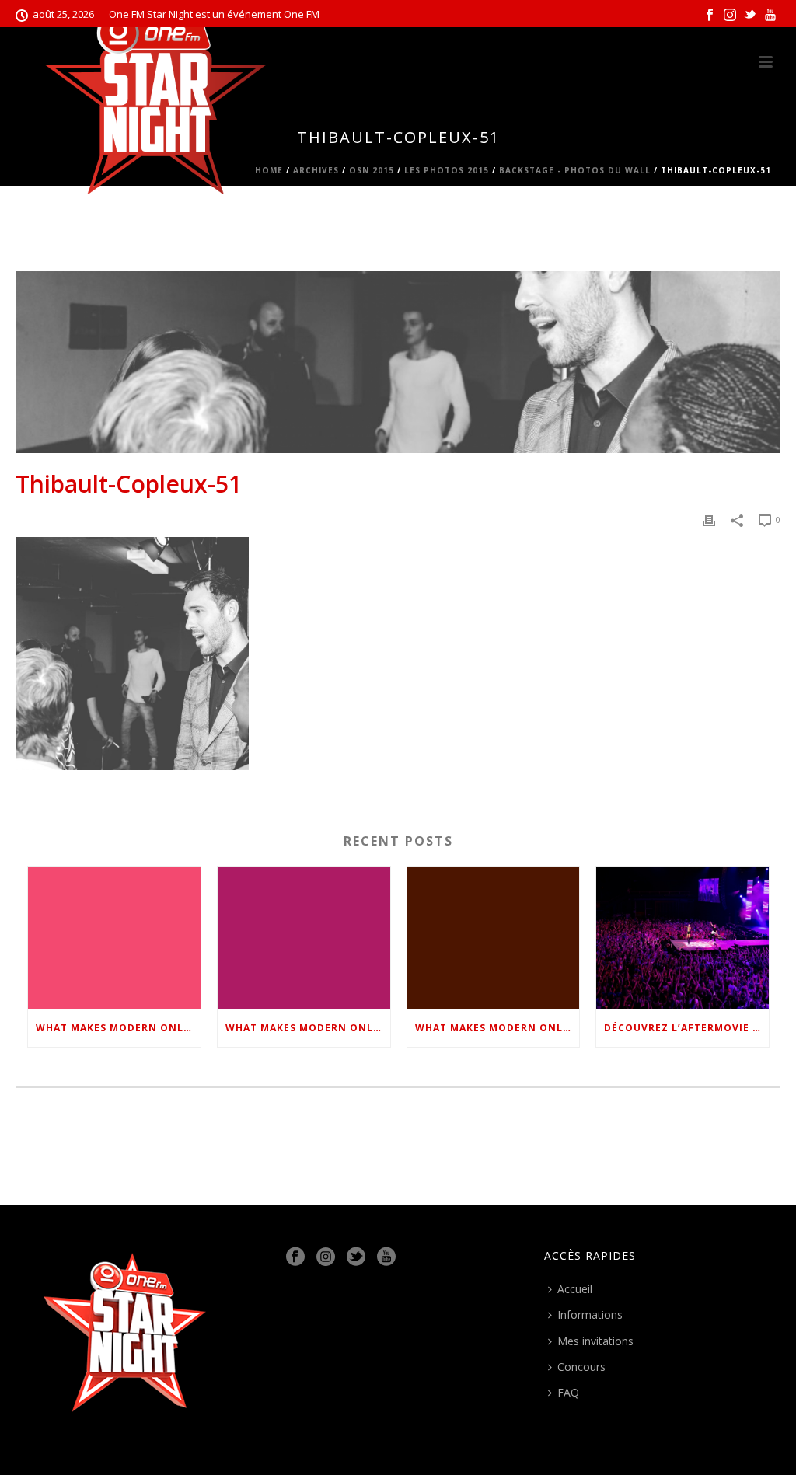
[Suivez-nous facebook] (295, 1257)
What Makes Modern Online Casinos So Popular (118, 1027)
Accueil (574, 1288)
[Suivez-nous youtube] (386, 1257)
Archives (316, 170)
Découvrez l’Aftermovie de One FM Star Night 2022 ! (686, 1027)
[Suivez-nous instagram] (325, 1257)
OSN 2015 (371, 170)
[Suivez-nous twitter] (356, 1257)
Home (269, 170)
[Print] (709, 519)
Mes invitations (595, 1341)
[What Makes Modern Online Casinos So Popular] (114, 938)
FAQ (568, 1392)
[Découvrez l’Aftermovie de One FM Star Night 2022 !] (682, 938)
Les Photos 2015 (446, 170)
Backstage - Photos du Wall (575, 170)
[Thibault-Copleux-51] (398, 362)
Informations (590, 1314)
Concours (581, 1366)
